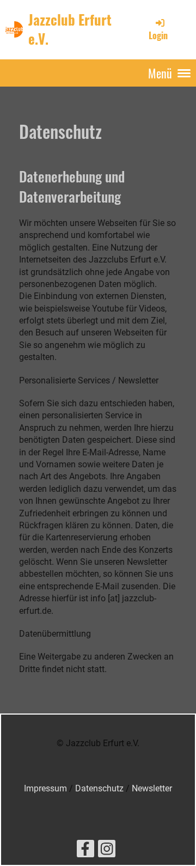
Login (158, 35)
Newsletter (152, 788)
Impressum (45, 788)
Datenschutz (99, 788)
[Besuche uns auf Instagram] (106, 851)
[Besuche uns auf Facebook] (85, 851)
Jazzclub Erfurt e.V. (70, 29)
